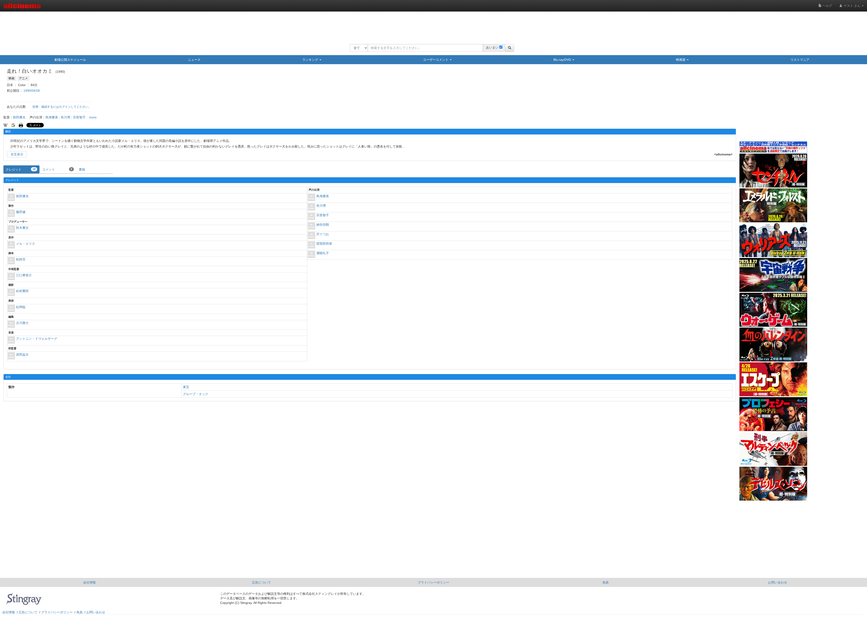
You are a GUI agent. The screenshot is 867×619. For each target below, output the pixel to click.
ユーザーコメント (436, 59)
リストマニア (799, 59)
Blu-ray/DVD (562, 59)
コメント (57, 169)
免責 (605, 582)
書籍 (82, 169)
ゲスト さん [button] (852, 5)
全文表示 (17, 154)
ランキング (310, 59)
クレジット (21, 169)
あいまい (492, 47)
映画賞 (681, 59)
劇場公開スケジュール (70, 59)
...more (91, 117)
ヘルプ (827, 5)
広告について (261, 582)
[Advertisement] (432, 25)
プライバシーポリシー (433, 582)
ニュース (194, 59)
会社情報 (89, 582)
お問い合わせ (777, 582)
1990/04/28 (31, 90)
